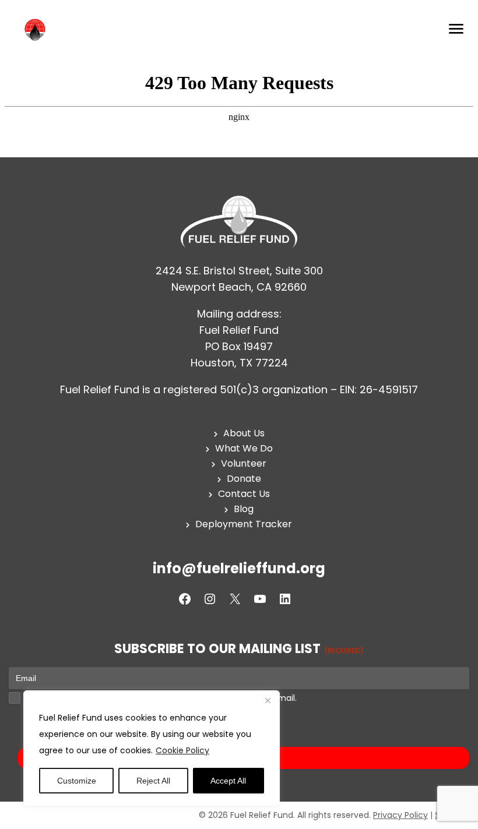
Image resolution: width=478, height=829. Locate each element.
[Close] (268, 700)
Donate (244, 478)
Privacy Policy (400, 815)
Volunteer (243, 463)
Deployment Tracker (243, 524)
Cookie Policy (182, 750)
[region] (151, 748)
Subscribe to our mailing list (239, 649)
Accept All (228, 780)
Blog (244, 509)
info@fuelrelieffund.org (239, 568)
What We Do (244, 448)
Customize (76, 780)
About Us (244, 433)
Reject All (153, 780)
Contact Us (244, 493)
